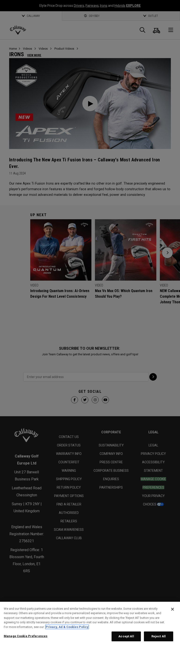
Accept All (126, 636)
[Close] (172, 609)
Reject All (158, 636)
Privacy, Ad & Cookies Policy (67, 627)
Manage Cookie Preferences (25, 636)
